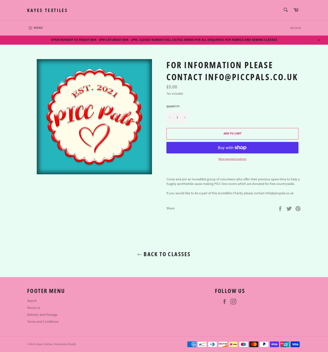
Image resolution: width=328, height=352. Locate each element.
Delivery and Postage (42, 314)
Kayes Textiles (47, 10)
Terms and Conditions (43, 321)
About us (33, 307)
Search (32, 300)
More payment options (232, 159)
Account (295, 28)
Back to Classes (166, 254)
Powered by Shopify (65, 344)
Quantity (173, 107)
